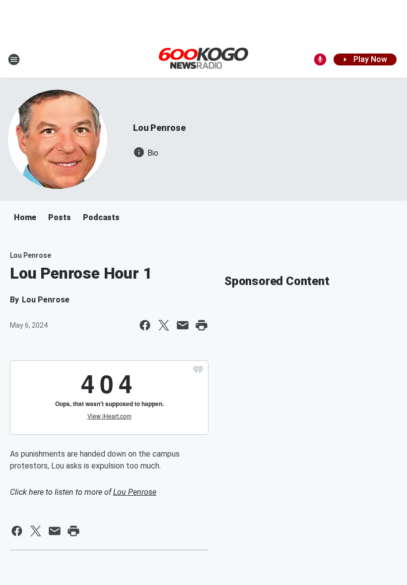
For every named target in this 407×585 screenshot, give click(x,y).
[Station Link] (203, 59)
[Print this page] (201, 325)
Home (25, 217)
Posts (59, 217)
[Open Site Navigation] (14, 59)
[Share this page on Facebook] (145, 325)
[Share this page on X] (164, 325)
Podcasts (101, 217)
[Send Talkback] (320, 59)
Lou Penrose (159, 127)
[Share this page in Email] (183, 325)
